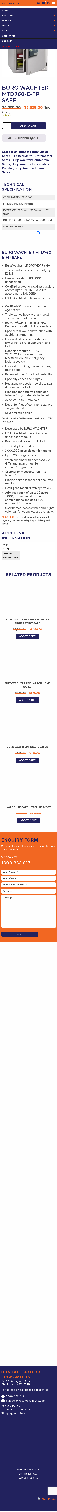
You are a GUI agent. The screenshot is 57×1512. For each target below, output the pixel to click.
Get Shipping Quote (24, 138)
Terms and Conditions (16, 1410)
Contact (7, 41)
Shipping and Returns (15, 1413)
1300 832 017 (10, 3)
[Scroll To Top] (47, 1499)
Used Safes (8, 36)
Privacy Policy (10, 1406)
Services (7, 20)
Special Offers (11, 46)
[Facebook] (38, 232)
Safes (5, 31)
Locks (5, 26)
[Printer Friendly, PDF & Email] (18, 240)
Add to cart (29, 125)
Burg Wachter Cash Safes (30, 164)
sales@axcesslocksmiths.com (26, 1401)
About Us (7, 15)
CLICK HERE (8, 517)
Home (5, 10)
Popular (7, 168)
